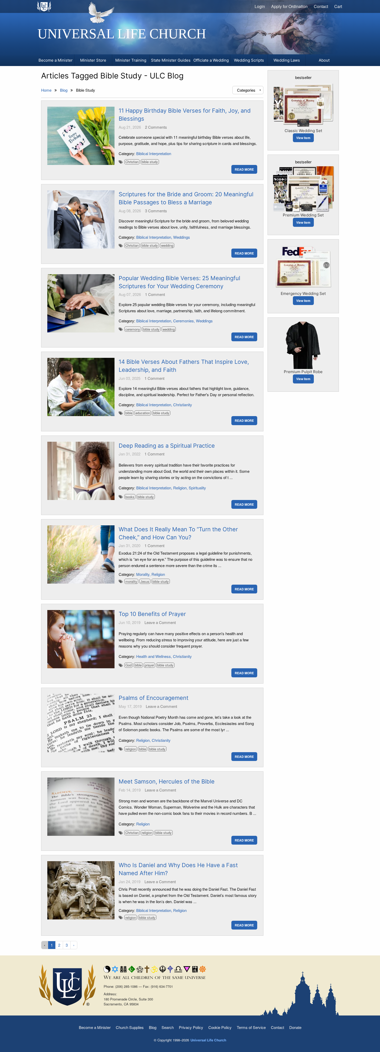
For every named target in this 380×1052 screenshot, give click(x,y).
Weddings (181, 237)
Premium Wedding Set (303, 215)
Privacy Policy (191, 1027)
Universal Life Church (121, 33)
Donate (295, 1027)
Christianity (182, 404)
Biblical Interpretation (153, 153)
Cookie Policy (220, 1027)
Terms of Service (251, 1027)
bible (128, 412)
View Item (303, 137)
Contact (321, 6)
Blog (152, 1027)
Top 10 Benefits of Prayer (152, 614)
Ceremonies (183, 320)
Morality (142, 574)
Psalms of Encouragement (153, 697)
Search (168, 1027)
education (142, 412)
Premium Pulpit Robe (303, 371)
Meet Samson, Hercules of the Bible (167, 781)
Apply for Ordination (289, 6)
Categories (249, 90)
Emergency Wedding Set (303, 293)
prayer (149, 665)
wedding (167, 245)
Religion (180, 487)
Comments (156, 127)
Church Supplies (130, 1027)
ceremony (132, 329)
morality (131, 581)
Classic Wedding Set (303, 130)
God (128, 665)
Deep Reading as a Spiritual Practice (167, 445)
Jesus (144, 581)
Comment (155, 294)
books (129, 496)
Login (260, 6)
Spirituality (197, 487)
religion (130, 748)
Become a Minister (95, 1027)
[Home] (44, 6)
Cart (338, 6)
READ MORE (244, 169)
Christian (132, 161)
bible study (150, 161)
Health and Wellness (153, 656)
